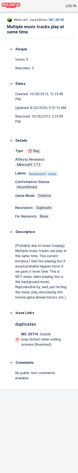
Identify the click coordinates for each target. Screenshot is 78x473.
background (37, 173)
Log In (71, 6)
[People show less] (11, 49)
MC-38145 (56, 20)
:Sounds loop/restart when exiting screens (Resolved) (41, 339)
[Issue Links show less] (11, 313)
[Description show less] (11, 232)
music (52, 173)
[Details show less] (11, 140)
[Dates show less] (11, 83)
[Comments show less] (11, 362)
